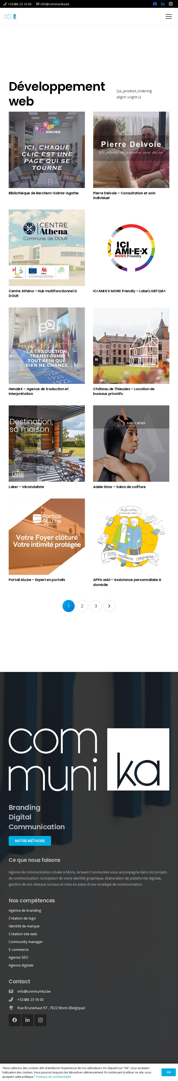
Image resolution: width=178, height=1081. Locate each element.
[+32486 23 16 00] (13, 999)
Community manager (26, 941)
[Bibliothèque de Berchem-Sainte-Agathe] (47, 150)
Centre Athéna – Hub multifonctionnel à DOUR (43, 293)
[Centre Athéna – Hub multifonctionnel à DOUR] (47, 248)
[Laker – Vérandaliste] (47, 443)
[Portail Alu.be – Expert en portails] (47, 537)
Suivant (109, 606)
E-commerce (19, 949)
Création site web (23, 934)
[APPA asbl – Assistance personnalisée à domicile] (131, 537)
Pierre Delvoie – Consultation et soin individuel (124, 195)
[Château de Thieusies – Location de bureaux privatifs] (131, 345)
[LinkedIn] (163, 4)
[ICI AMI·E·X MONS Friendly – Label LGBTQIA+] (131, 248)
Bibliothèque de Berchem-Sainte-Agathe (44, 193)
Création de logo (22, 918)
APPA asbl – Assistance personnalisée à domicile (127, 582)
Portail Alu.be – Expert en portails (37, 579)
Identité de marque (24, 926)
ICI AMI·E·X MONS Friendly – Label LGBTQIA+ (129, 291)
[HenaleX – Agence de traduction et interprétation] (47, 345)
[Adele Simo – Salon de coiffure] (131, 443)
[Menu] (169, 16)
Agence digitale (21, 965)
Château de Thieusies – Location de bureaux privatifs (123, 391)
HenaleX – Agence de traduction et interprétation (38, 391)
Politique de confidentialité (53, 1077)
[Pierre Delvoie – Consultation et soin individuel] (131, 150)
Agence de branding (25, 910)
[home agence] (89, 760)
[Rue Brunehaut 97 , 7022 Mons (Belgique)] (13, 1008)
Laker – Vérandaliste (26, 486)
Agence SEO (18, 957)
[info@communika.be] (13, 991)
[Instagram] (171, 4)
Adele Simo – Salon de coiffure (119, 486)
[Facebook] (155, 4)
